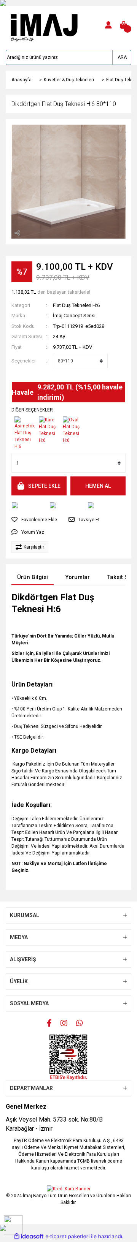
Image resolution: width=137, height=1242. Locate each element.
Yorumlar (77, 577)
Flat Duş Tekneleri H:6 (76, 305)
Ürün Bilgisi (32, 577)
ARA (122, 57)
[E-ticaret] (67, 1236)
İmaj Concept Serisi (74, 315)
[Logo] (43, 24)
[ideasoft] (28, 1236)
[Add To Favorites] (34, 519)
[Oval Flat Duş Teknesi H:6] (73, 428)
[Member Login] (108, 25)
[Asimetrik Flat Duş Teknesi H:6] (25, 431)
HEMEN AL (98, 486)
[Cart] (123, 25)
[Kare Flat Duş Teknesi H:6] (49, 428)
